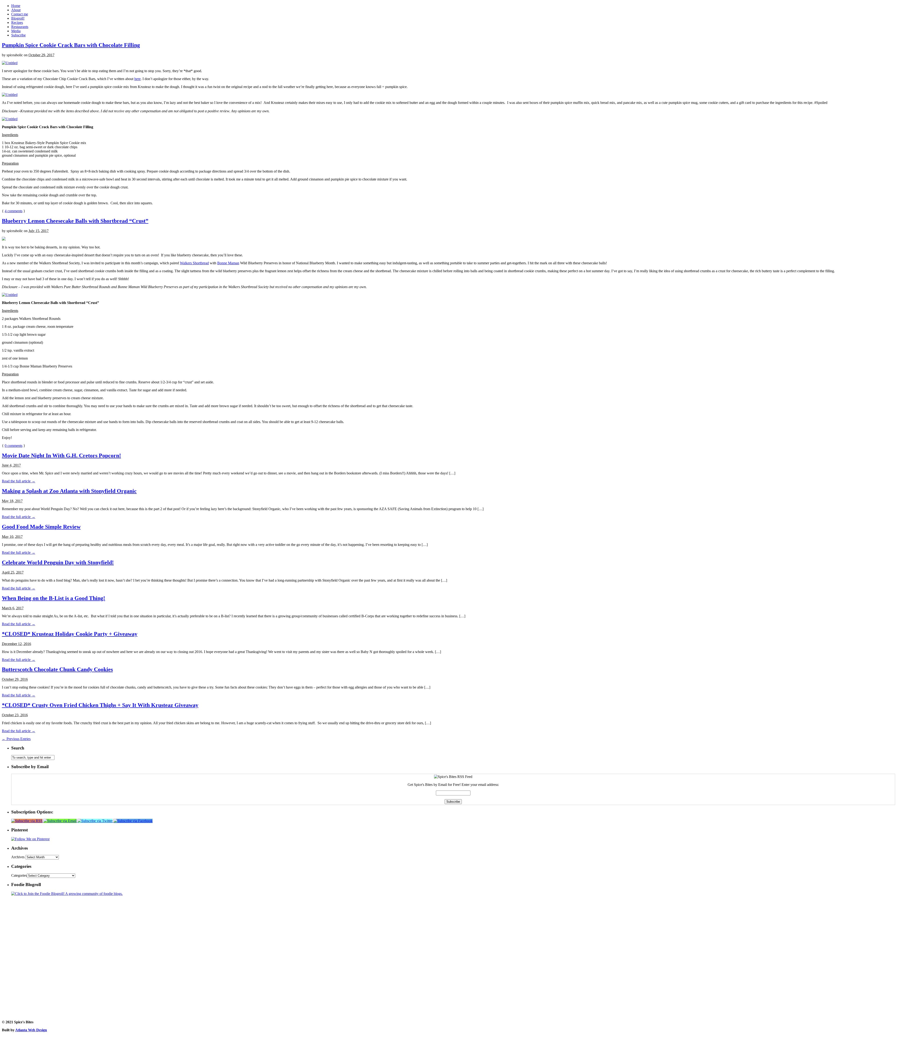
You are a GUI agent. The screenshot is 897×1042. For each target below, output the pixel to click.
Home (15, 6)
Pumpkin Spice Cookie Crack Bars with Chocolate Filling (71, 45)
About (16, 10)
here (137, 79)
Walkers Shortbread (194, 263)
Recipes (17, 23)
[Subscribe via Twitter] (96, 821)
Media (16, 31)
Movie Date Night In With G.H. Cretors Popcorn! (61, 455)
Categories (19, 875)
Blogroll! (18, 18)
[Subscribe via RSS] (27, 821)
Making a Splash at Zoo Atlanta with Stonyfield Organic (69, 491)
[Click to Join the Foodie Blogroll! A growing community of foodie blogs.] (67, 894)
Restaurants (19, 27)
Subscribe (18, 35)
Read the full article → (18, 481)
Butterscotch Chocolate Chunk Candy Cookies (57, 669)
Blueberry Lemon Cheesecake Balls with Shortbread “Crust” (75, 221)
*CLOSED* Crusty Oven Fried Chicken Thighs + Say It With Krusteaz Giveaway (100, 705)
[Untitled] (10, 63)
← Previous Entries (16, 739)
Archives (18, 857)
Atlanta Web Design (31, 1030)
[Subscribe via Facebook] (133, 821)
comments (13, 211)
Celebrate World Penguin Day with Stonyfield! (58, 562)
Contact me (19, 14)
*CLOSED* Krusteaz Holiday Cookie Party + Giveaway (69, 634)
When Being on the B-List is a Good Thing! (53, 598)
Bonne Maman (228, 263)
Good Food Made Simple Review (41, 527)
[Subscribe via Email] (60, 821)
